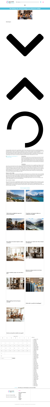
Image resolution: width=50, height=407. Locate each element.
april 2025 (35, 353)
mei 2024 (35, 360)
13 (14, 345)
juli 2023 (35, 369)
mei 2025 (35, 352)
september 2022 (36, 378)
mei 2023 (35, 371)
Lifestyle (16, 387)
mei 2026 (35, 341)
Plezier (20, 397)
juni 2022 (35, 381)
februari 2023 (36, 374)
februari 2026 (36, 344)
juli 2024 (35, 358)
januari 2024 (35, 364)
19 (10, 348)
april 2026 (35, 342)
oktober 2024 (36, 356)
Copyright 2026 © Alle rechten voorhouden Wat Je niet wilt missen (25, 404)
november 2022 (36, 376)
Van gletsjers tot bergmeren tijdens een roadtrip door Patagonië (33, 214)
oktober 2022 (36, 377)
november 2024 (36, 355)
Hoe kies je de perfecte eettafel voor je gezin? (15, 333)
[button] (25, 5)
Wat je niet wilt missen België (10, 395)
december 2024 (36, 354)
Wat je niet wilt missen (22, 392)
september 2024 (36, 357)
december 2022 (36, 375)
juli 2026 (35, 340)
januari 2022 (35, 385)
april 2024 (35, 361)
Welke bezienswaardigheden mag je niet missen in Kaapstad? (14, 214)
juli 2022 (35, 380)
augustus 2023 (36, 368)
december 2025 (36, 346)
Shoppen (20, 398)
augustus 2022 (36, 379)
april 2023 (35, 372)
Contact (20, 399)
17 (1, 348)
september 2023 (36, 367)
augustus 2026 (36, 339)
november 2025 (36, 347)
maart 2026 (35, 343)
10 (1, 345)
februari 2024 (36, 363)
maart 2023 (35, 373)
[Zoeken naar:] (6, 358)
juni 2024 (35, 359)
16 (27, 345)
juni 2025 (35, 351)
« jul (1, 355)
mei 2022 (35, 382)
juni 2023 (35, 370)
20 (14, 348)
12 (10, 345)
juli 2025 (35, 350)
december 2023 (36, 365)
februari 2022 (36, 384)
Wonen (20, 394)
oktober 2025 (36, 348)
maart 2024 (35, 362)
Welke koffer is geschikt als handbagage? (33, 303)
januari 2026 (35, 345)
